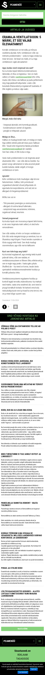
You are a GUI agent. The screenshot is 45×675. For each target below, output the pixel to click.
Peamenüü (16, 4)
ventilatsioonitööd (23, 77)
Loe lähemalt (23, 672)
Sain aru (33, 669)
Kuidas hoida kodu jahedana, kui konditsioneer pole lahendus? (17, 362)
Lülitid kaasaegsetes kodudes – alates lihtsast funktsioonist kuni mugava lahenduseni (20, 593)
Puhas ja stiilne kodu (11, 568)
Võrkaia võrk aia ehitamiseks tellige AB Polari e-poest (20, 327)
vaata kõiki (22, 629)
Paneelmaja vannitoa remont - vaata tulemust (19, 504)
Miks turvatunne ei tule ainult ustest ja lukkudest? (21, 455)
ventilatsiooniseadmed (12, 149)
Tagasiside (22, 658)
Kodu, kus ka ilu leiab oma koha (16, 410)
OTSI (22, 22)
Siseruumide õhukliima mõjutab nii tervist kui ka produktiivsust (22, 385)
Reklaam (22, 654)
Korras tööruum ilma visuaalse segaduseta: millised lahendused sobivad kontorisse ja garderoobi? (21, 535)
